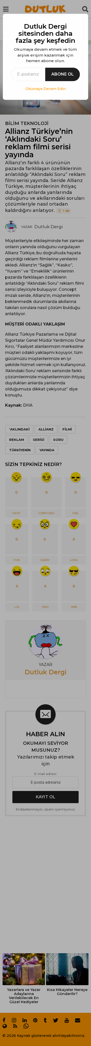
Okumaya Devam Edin (45, 88)
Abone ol (62, 74)
